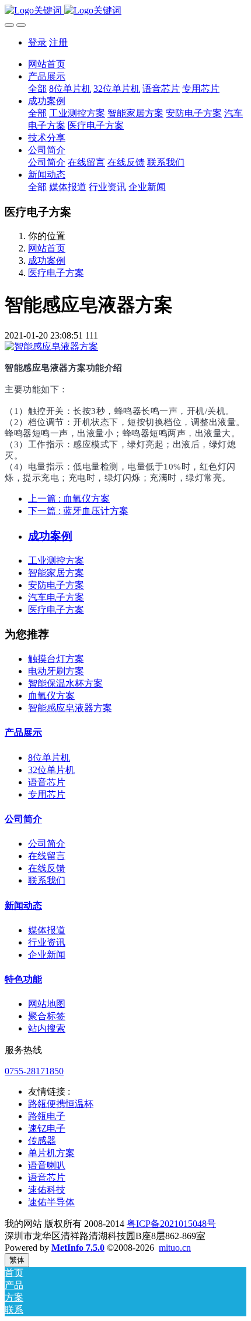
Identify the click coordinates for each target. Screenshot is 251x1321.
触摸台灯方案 (56, 659)
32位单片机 (51, 770)
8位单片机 (49, 758)
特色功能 (23, 979)
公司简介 (23, 819)
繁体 (17, 1260)
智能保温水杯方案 (65, 683)
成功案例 (46, 260)
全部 (37, 89)
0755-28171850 (34, 1071)
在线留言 (46, 856)
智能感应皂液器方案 (70, 708)
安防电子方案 (56, 585)
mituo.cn (175, 1248)
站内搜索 (46, 1028)
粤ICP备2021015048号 (171, 1224)
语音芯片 (46, 782)
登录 (37, 42)
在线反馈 (46, 868)
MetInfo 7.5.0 (77, 1248)
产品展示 (23, 732)
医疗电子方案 (56, 273)
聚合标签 (46, 1016)
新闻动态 (23, 905)
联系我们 (46, 880)
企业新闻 (46, 955)
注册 (58, 42)
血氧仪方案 (51, 696)
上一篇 (69, 498)
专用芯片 (46, 794)
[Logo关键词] (125, 11)
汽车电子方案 (56, 597)
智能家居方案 (56, 573)
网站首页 (46, 64)
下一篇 (78, 511)
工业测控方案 (56, 560)
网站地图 (46, 1004)
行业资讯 (46, 942)
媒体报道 (46, 930)
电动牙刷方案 (56, 671)
